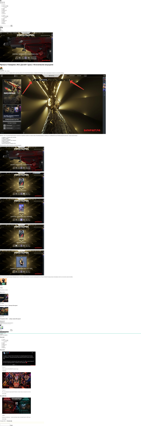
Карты (3, 346)
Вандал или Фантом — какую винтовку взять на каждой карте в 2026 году (16, 417)
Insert (11, 425)
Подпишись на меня (4, 289)
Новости (4, 31)
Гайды (3, 343)
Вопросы (4, 347)
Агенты (3, 345)
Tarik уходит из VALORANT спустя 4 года (10, 368)
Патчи (5, 341)
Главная (1, 31)
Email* (11, 330)
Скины (3, 342)
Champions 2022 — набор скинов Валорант (10, 318)
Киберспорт (4, 344)
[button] (70, 27)
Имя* (11, 329)
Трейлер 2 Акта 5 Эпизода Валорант (9, 305)
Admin (2, 70)
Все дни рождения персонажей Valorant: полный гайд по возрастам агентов (16, 391)
